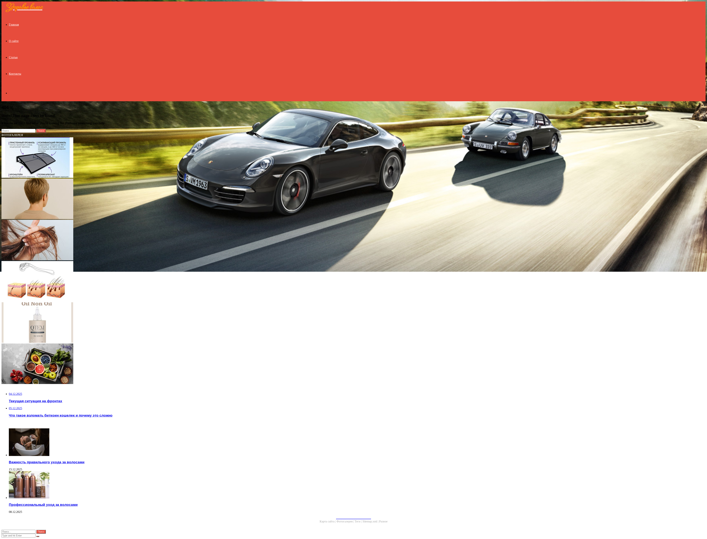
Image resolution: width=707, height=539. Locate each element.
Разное (383, 521)
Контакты (15, 73)
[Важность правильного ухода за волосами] (115, 442)
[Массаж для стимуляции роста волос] (111, 281)
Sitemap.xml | (371, 521)
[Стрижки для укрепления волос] (111, 199)
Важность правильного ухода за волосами (47, 462)
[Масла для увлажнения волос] (111, 323)
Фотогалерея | (346, 521)
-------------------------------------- (353, 518)
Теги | (359, 521)
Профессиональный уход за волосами (43, 505)
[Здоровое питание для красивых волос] (111, 364)
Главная (14, 24)
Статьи (13, 57)
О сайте (14, 41)
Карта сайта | (328, 521)
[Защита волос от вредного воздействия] (111, 240)
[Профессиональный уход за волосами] (115, 485)
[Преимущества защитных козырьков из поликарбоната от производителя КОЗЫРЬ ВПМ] (111, 158)
